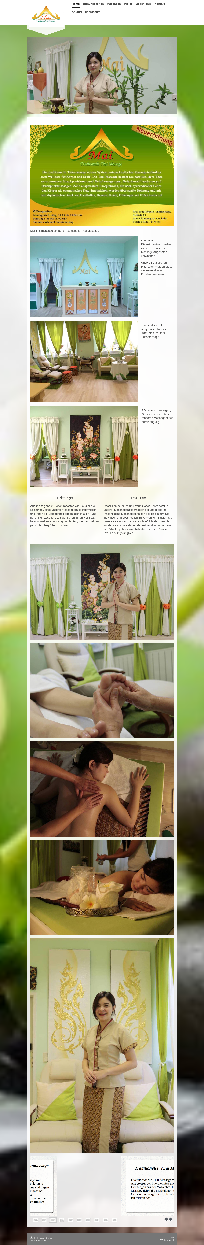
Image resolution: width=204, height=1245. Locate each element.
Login (172, 1237)
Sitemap (49, 1238)
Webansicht (167, 1240)
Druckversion (39, 1238)
